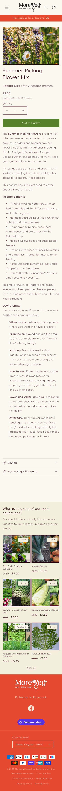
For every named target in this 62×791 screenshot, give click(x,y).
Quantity (7, 103)
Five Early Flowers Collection (12, 567)
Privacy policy (44, 773)
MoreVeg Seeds (22, 769)
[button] (7, 7)
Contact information (23, 778)
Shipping (7, 98)
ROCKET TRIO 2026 (42, 653)
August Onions (39, 566)
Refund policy (42, 783)
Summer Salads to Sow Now (15, 611)
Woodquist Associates (22, 773)
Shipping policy (24, 783)
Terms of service (44, 778)
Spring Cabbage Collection (45, 610)
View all (31, 667)
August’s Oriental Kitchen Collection (16, 655)
